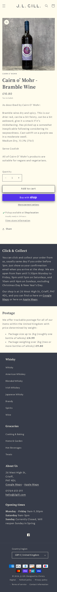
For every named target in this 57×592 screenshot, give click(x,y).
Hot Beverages (13, 447)
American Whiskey (15, 374)
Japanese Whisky (14, 394)
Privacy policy (41, 580)
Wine (8, 414)
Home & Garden (14, 441)
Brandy (9, 401)
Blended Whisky (14, 381)
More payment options (28, 204)
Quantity (7, 171)
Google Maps (14, 484)
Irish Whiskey (13, 387)
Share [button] (9, 229)
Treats (9, 454)
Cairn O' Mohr (9, 74)
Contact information (38, 584)
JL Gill (22, 576)
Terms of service (19, 584)
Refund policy (25, 580)
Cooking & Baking (15, 434)
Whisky (9, 367)
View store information (17, 220)
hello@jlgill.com (16, 494)
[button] (3, 6)
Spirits (9, 408)
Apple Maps (30, 299)
